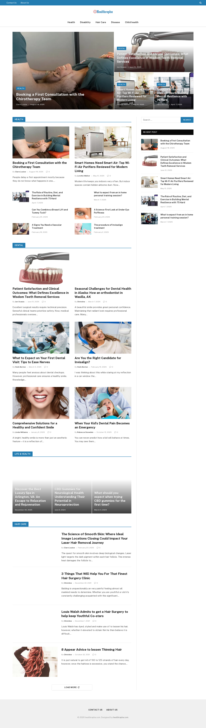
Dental (121, 48)
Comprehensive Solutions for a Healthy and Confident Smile (35, 425)
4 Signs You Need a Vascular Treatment (47, 226)
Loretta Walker (123, 104)
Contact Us (11, 3)
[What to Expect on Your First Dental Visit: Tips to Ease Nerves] (41, 338)
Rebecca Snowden (85, 432)
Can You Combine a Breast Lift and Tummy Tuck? (50, 211)
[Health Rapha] (103, 11)
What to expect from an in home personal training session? (110, 194)
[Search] (200, 2)
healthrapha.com (120, 717)
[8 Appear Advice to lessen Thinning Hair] (35, 662)
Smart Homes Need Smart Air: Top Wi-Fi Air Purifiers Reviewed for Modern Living (134, 94)
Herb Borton (162, 104)
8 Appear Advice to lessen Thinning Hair (91, 649)
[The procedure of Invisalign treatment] (83, 229)
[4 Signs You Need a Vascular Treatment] (21, 229)
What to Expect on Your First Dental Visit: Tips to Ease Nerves (39, 360)
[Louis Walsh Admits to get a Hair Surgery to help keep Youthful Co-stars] (35, 624)
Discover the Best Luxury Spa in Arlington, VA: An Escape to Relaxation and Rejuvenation (30, 496)
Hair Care (101, 22)
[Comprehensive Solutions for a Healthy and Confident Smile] (41, 403)
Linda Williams (21, 432)
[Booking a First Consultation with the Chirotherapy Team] (63, 70)
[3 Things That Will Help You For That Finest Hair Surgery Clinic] (35, 586)
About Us (25, 3)
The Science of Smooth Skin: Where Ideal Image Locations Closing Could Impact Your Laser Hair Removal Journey (94, 538)
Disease (115, 22)
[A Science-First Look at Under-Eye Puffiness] (83, 213)
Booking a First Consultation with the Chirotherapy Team (50, 96)
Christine (81, 302)
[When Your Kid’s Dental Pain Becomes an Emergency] (103, 403)
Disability (85, 22)
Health (71, 22)
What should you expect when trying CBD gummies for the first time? (109, 498)
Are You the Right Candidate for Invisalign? (98, 360)
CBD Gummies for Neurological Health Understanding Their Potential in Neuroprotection (70, 496)
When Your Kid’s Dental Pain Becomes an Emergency (102, 425)
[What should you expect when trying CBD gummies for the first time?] (111, 487)
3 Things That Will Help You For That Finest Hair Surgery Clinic (94, 576)
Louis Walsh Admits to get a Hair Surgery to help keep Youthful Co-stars (94, 614)
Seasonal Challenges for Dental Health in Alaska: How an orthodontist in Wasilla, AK (103, 293)
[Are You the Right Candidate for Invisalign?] (103, 338)
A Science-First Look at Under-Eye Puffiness (111, 211)
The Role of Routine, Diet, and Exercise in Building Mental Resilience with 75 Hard (173, 94)
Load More (70, 687)
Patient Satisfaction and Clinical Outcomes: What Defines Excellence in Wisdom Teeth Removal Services (152, 57)
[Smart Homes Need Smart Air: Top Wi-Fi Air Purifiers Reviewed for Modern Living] (103, 142)
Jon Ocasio (122, 67)
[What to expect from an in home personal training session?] (83, 196)
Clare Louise (21, 104)
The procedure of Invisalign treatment (108, 226)
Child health (131, 22)
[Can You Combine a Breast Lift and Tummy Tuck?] (21, 213)
